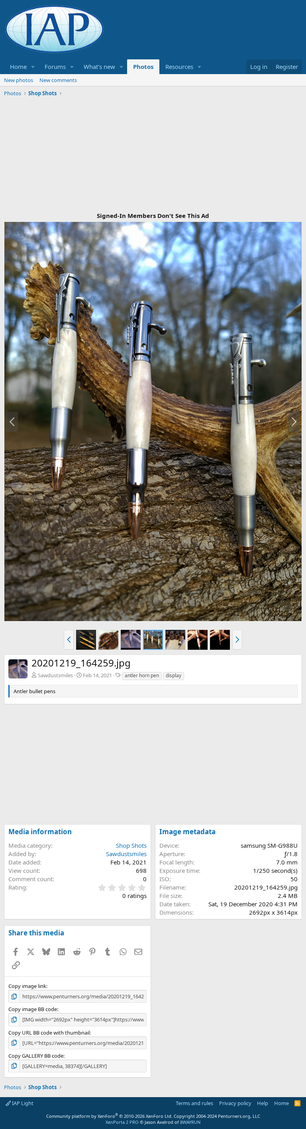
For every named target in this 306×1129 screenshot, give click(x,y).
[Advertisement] (153, 155)
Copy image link (27, 986)
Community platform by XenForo (109, 1116)
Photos (143, 67)
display (173, 675)
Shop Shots (131, 845)
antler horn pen (142, 675)
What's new (99, 67)
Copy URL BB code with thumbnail (49, 1032)
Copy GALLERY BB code (35, 1055)
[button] (33, 66)
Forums (55, 67)
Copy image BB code (32, 1009)
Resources (179, 67)
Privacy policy (235, 1103)
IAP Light (22, 1103)
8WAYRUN (190, 1122)
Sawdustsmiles (55, 675)
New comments (58, 80)
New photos (18, 80)
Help (262, 1103)
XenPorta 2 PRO (122, 1122)
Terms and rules (194, 1103)
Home (18, 67)
